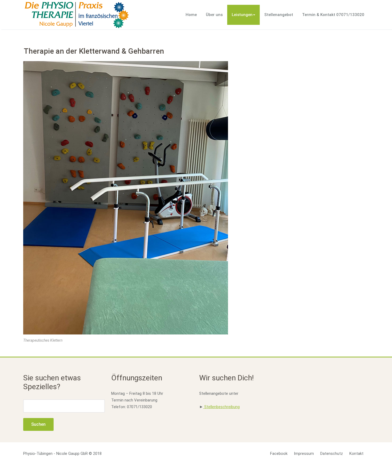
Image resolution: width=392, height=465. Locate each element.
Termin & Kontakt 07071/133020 (333, 14)
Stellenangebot (278, 14)
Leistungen (242, 14)
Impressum (304, 453)
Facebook (278, 453)
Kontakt (356, 453)
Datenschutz (331, 453)
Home (191, 14)
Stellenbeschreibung (221, 406)
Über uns (214, 14)
